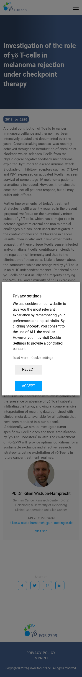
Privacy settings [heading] (27, 296)
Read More (20, 358)
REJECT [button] (28, 369)
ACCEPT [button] (28, 386)
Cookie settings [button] (42, 358)
